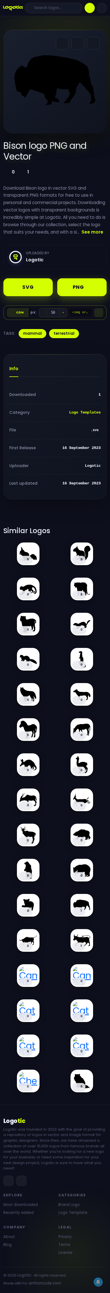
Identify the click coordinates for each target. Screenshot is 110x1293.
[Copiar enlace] (77, 43)
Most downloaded (20, 1204)
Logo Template (72, 1212)
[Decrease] (43, 312)
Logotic (24, 1275)
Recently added (18, 1212)
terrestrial (64, 333)
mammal (32, 333)
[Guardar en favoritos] (93, 43)
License (65, 1252)
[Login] (102, 8)
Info (13, 368)
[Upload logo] (90, 8)
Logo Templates (85, 412)
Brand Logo (69, 1204)
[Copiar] (98, 312)
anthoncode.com (44, 1283)
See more (92, 232)
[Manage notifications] (98, 1281)
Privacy (65, 1236)
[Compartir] (62, 43)
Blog (7, 1244)
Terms (64, 1244)
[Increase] (63, 312)
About (9, 1236)
